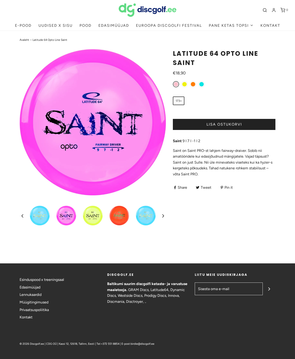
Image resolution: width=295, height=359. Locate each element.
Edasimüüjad (30, 287)
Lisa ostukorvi (224, 124)
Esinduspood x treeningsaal (42, 279)
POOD (85, 25)
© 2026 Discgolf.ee (32, 343)
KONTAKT (270, 25)
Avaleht (24, 39)
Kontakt (26, 317)
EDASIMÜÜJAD (113, 25)
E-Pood (23, 25)
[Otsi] (265, 10)
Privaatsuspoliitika (34, 310)
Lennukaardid (30, 294)
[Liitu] (269, 288)
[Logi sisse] (274, 10)
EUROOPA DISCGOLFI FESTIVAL (169, 25)
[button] (22, 216)
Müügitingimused (34, 302)
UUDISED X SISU (55, 25)
